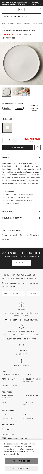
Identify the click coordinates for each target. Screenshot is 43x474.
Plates (4, 235)
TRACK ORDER (11, 320)
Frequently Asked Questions (32, 380)
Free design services (7, 397)
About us (27, 414)
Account (27, 374)
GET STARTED (21, 263)
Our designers (9, 419)
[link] (6, 9)
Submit (34, 293)
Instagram (8, 429)
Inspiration (28, 419)
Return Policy (9, 379)
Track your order (29, 403)
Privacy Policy (13, 286)
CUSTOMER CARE (14, 339)
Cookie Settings (9, 386)
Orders (21, 310)
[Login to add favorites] (40, 30)
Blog (4, 414)
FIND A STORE (30, 339)
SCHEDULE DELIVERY (29, 320)
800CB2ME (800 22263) (30, 335)
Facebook (3, 429)
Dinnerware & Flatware (29, 235)
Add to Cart (17, 147)
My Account (21, 350)
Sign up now (21, 354)
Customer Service (10, 374)
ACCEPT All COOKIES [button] (21, 461)
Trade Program (21, 365)
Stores (5, 402)
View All (13, 235)
